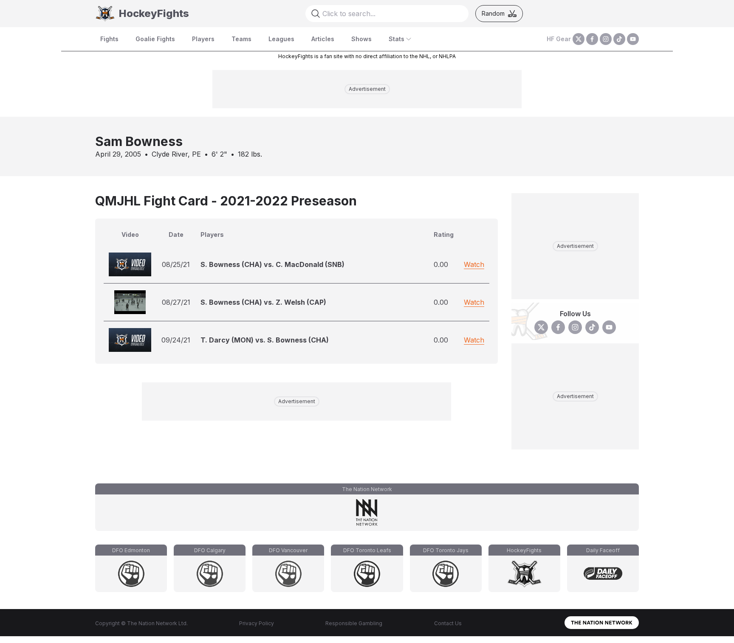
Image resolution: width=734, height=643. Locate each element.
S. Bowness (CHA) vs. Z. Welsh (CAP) (263, 302)
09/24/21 (175, 340)
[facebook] (592, 39)
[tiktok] (619, 39)
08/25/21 (176, 264)
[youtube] (633, 39)
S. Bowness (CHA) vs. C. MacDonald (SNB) (272, 264)
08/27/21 (176, 302)
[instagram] (606, 39)
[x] (578, 39)
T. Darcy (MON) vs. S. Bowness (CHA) (264, 340)
